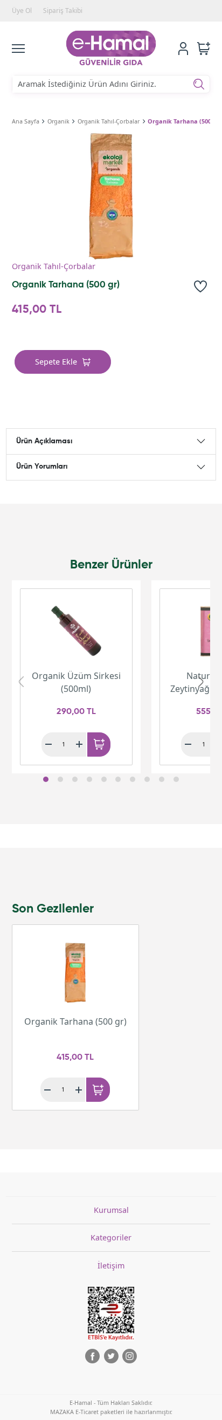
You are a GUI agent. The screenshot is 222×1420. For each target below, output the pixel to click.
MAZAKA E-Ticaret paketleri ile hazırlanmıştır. (111, 1412)
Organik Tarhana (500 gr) (184, 121)
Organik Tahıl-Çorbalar (109, 121)
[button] (45, 779)
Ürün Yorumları (41, 466)
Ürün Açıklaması (44, 441)
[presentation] (21, 681)
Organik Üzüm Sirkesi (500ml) (76, 682)
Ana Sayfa (25, 121)
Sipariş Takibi (62, 10)
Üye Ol (22, 10)
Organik (58, 121)
